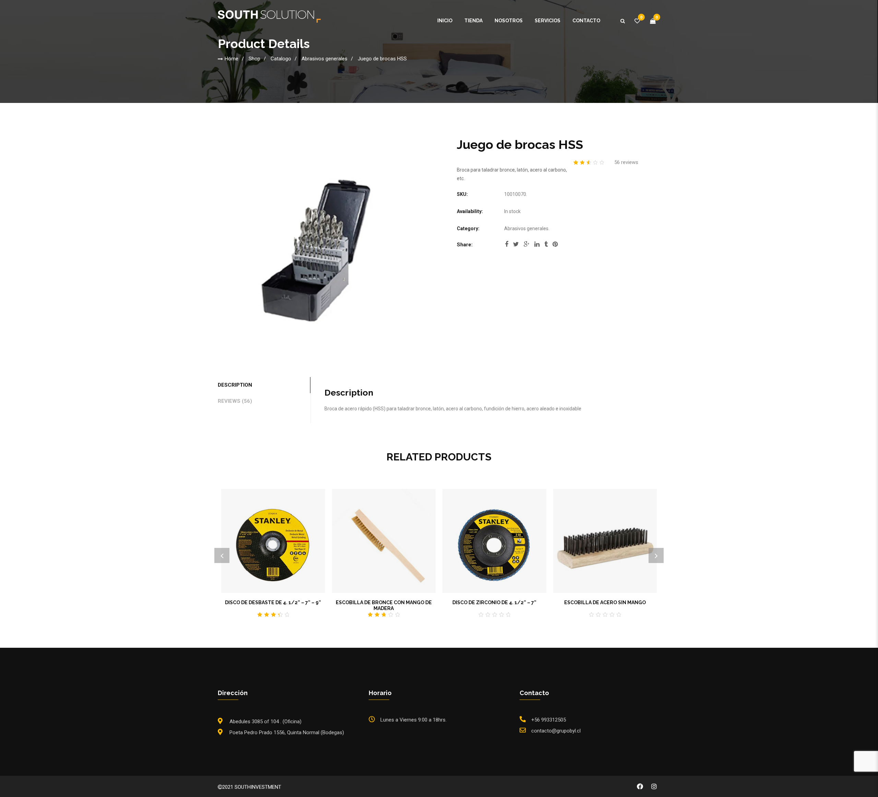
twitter (516, 246)
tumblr (546, 246)
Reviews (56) (235, 401)
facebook (506, 246)
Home (231, 59)
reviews (626, 162)
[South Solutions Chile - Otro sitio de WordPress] (269, 16)
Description (235, 385)
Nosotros (509, 20)
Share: (465, 245)
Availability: (470, 211)
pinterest (555, 246)
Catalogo (281, 59)
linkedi (536, 246)
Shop (254, 59)
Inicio (444, 20)
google (527, 246)
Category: (468, 228)
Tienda (473, 20)
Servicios (547, 20)
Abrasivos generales (324, 59)
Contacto (586, 20)
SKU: (462, 194)
